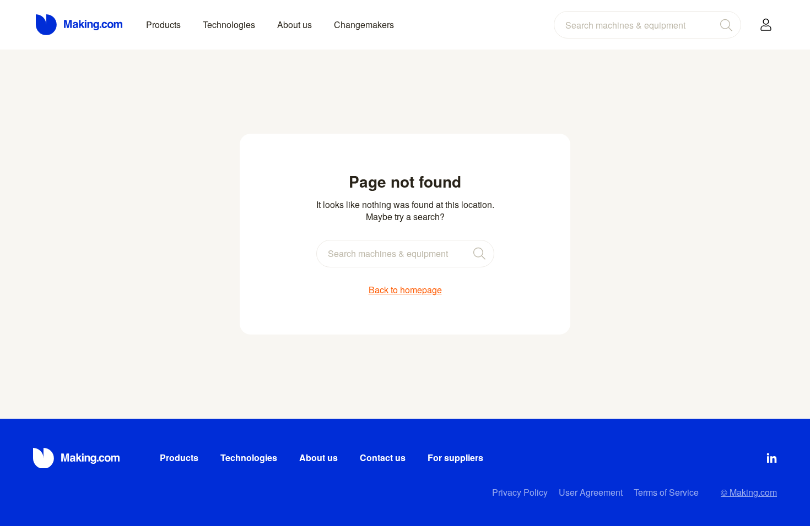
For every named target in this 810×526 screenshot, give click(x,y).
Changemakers (364, 24)
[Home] (80, 25)
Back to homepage (405, 290)
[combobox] (647, 25)
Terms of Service (666, 492)
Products (163, 24)
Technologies (229, 24)
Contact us (383, 457)
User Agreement (591, 492)
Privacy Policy (520, 492)
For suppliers (455, 457)
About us (294, 24)
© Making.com (749, 492)
